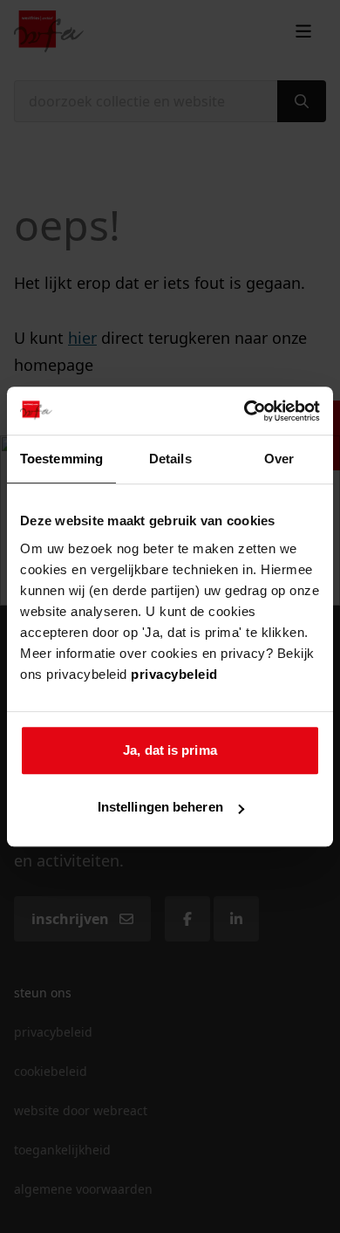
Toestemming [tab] (61, 458)
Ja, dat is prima (170, 750)
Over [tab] (279, 458)
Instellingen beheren (160, 806)
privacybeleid (174, 674)
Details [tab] (170, 458)
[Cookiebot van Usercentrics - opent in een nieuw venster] (244, 411)
